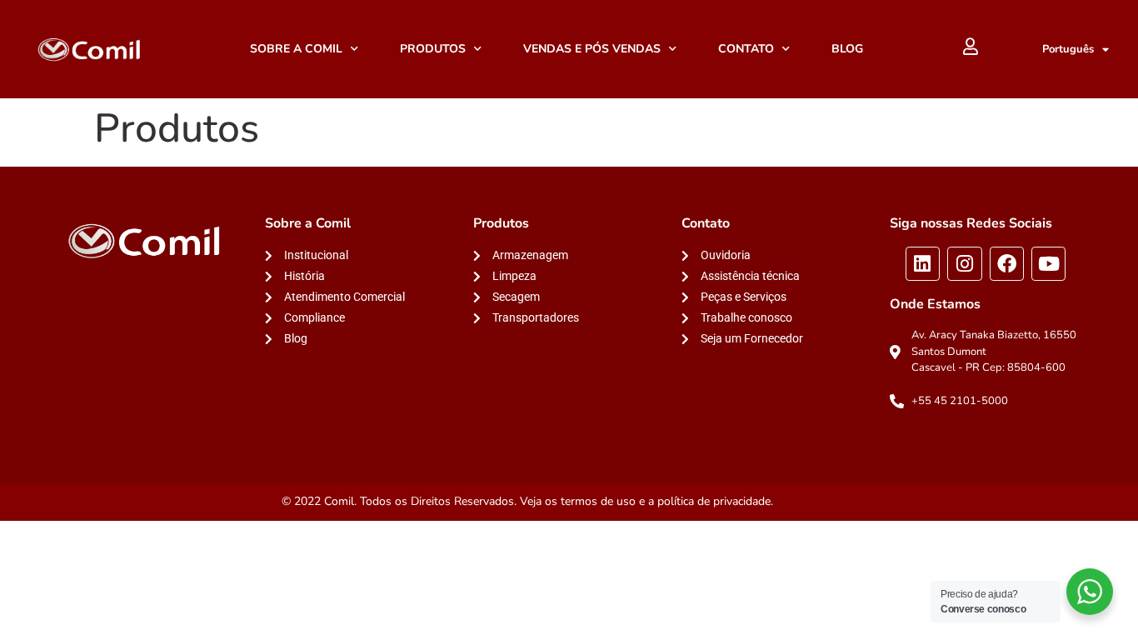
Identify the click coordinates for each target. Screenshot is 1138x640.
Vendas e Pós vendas (592, 49)
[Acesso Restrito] (970, 46)
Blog (847, 49)
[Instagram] (964, 264)
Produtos (433, 49)
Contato (746, 49)
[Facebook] (1007, 264)
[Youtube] (1048, 264)
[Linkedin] (923, 264)
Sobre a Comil (296, 49)
